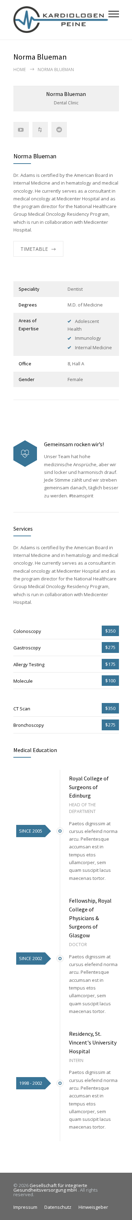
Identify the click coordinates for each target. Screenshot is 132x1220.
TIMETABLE (34, 249)
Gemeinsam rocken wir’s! (74, 444)
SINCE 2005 (30, 831)
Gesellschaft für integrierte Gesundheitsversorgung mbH (50, 1187)
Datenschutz (57, 1207)
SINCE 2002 (30, 958)
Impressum (25, 1207)
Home (19, 70)
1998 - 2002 (30, 1083)
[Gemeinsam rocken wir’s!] (25, 454)
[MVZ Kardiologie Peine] (60, 19)
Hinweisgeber (93, 1207)
